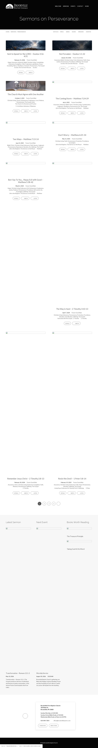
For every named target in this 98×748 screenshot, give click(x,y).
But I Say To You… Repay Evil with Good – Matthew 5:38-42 (25, 181)
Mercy (15, 66)
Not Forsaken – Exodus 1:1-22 (72, 54)
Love (37, 100)
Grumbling (10, 66)
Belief (25, 62)
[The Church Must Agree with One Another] (25, 89)
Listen (82, 68)
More (87, 6)
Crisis (74, 60)
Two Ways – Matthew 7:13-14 (26, 139)
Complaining (39, 62)
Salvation (26, 147)
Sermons (66, 6)
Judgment (60, 106)
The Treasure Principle (75, 536)
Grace (40, 64)
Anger (9, 62)
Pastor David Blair (32, 60)
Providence (72, 62)
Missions (15, 486)
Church (18, 100)
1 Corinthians (19, 106)
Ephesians (26, 106)
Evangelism (18, 64)
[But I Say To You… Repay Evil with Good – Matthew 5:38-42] (25, 175)
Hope (88, 60)
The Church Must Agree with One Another (26, 94)
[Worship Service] (48, 669)
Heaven (35, 145)
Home (7, 31)
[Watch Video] (16, 676)
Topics (62, 31)
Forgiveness (28, 64)
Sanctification (68, 316)
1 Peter (88, 488)
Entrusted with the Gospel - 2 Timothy (68, 318)
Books (74, 31)
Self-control (37, 190)
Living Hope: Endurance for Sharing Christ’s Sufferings (69, 488)
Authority (20, 62)
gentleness (35, 64)
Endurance (12, 64)
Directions (54, 725)
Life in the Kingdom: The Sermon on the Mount (69, 108)
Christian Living (31, 62)
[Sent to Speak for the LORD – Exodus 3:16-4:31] (25, 49)
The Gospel (41, 66)
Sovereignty (72, 143)
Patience (41, 100)
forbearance (24, 100)
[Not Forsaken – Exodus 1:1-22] (72, 49)
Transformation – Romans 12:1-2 (18, 673)
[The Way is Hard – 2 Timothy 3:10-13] (72, 304)
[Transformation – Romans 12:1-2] (18, 669)
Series (68, 31)
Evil (28, 188)
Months (88, 31)
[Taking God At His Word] (79, 545)
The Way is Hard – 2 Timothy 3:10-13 (72, 309)
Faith (23, 64)
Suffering (78, 62)
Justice (58, 62)
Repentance (19, 147)
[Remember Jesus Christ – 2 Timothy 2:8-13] (25, 474)
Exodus (35, 67)
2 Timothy (84, 318)
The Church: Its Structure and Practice (25, 104)
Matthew (86, 108)
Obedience (20, 66)
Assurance (14, 62)
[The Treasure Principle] (79, 532)
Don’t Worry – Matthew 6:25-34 (72, 135)
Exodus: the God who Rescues (22, 67)
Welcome (58, 6)
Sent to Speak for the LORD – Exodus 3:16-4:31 (25, 55)
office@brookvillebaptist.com (61, 720)
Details (21, 72)
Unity (33, 102)
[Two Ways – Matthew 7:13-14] (25, 134)
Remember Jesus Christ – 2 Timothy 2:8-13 (25, 478)
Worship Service (42, 673)
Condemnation (86, 104)
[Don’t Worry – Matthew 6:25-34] (72, 130)
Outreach (26, 66)
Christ (71, 104)
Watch (30, 72)
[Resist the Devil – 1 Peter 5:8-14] (72, 474)
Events (73, 6)
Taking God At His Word (76, 549)
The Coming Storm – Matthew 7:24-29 (72, 98)
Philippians (33, 106)
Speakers (81, 31)
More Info (43, 725)
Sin (79, 106)
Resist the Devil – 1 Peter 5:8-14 (72, 478)
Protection (79, 141)
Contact (80, 6)
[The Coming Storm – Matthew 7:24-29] (72, 94)
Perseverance (22, 31)
